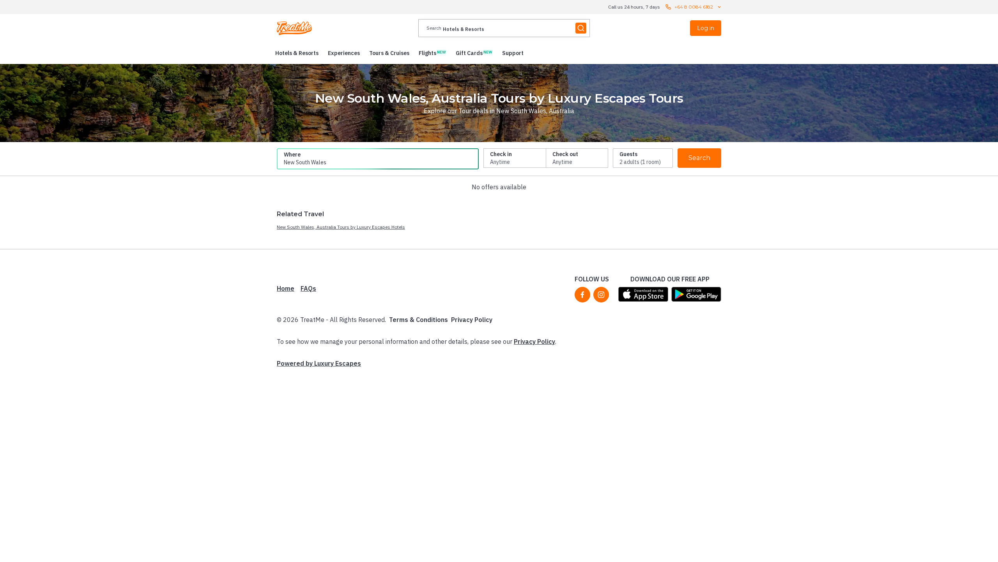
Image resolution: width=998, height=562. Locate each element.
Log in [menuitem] (705, 28)
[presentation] (504, 28)
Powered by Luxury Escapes (319, 363)
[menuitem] (297, 53)
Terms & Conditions (418, 320)
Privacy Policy (471, 320)
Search (699, 158)
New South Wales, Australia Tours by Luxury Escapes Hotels (341, 227)
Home (285, 288)
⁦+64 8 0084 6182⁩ (693, 7)
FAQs (308, 288)
